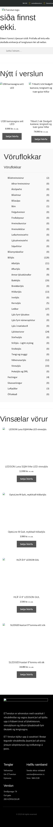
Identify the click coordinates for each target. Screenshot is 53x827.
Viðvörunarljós (18, 360)
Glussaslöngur (15, 382)
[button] (51, 10)
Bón (13, 206)
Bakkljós (15, 280)
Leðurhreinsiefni (19, 234)
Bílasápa (15, 200)
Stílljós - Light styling (22, 342)
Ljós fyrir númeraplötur (23, 320)
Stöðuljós (16, 348)
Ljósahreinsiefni (19, 240)
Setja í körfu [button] (12, 136)
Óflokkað (12, 394)
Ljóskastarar (17, 331)
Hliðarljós (16, 291)
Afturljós (15, 268)
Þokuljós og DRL (19, 371)
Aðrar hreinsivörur (20, 183)
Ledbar (14, 308)
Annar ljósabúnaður (21, 274)
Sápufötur (16, 246)
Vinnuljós (16, 365)
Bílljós (11, 257)
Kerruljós (16, 303)
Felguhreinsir (18, 212)
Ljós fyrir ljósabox (20, 314)
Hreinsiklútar (18, 229)
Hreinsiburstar (18, 223)
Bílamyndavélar (15, 251)
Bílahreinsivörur (16, 177)
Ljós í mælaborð (19, 325)
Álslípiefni (16, 189)
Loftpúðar (13, 388)
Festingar (12, 377)
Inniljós (15, 297)
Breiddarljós (17, 285)
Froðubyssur (17, 217)
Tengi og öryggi (19, 354)
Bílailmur (16, 194)
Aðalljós (15, 263)
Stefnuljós (16, 337)
